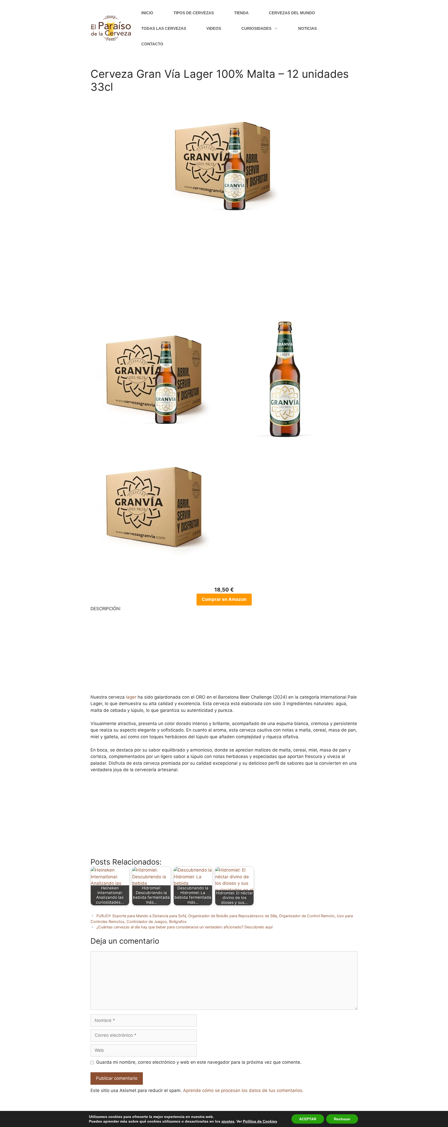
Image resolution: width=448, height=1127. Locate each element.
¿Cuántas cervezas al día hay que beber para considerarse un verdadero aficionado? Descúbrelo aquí (184, 927)
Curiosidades (256, 28)
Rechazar (342, 1119)
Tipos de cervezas (193, 13)
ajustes (227, 1121)
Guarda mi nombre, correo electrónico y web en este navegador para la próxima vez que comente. (199, 1062)
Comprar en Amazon (224, 599)
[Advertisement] (224, 277)
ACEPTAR (307, 1119)
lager (131, 697)
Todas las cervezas (163, 28)
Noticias (307, 28)
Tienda (241, 13)
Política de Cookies (260, 1121)
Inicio (147, 13)
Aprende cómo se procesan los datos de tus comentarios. (243, 1090)
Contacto (152, 44)
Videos (213, 28)
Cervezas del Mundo (292, 13)
